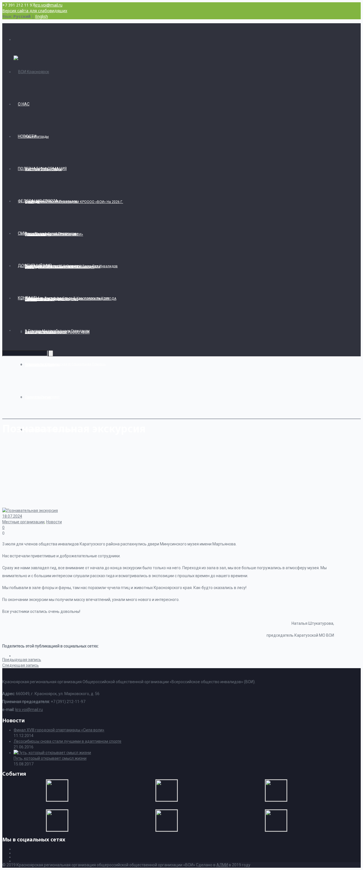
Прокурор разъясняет (42, 397)
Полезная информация (42, 168)
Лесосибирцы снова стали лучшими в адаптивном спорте (67, 741)
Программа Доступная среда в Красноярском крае (67, 298)
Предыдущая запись (21, 659)
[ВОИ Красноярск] (31, 71)
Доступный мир (35, 265)
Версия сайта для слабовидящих (34, 10)
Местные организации (23, 522)
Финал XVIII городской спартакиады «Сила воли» (59, 730)
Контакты (28, 298)
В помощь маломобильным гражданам (57, 331)
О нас (23, 104)
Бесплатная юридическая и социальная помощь (65, 364)
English (41, 16)
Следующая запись (20, 665)
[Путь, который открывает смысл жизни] (52, 752)
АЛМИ (222, 865)
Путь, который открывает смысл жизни (50, 758)
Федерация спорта (38, 201)
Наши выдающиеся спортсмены (51, 234)
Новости (27, 136)
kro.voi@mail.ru (48, 5)
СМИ (22, 233)
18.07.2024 (12, 516)
